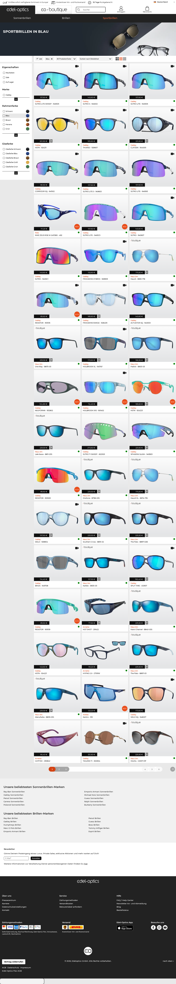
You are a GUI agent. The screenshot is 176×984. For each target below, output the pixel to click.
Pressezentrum (9, 900)
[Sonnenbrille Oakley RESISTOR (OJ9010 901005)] (57, 474)
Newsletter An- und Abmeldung (131, 903)
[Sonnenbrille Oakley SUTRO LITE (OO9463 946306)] (153, 79)
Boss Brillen (94, 825)
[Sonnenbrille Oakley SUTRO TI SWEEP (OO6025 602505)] (105, 430)
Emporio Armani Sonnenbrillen (98, 792)
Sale (7, 77)
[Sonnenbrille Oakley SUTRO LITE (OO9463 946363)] (153, 167)
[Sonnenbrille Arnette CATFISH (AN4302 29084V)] (57, 736)
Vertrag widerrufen (13, 962)
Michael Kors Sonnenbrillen (96, 795)
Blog (119, 907)
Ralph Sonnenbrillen (93, 801)
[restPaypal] (23, 927)
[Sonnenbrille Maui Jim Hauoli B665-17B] (153, 255)
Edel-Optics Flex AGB (12, 971)
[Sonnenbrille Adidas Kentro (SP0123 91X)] (105, 693)
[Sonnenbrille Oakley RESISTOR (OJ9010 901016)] (57, 298)
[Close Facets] (16, 59)
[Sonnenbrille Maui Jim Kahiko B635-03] (105, 561)
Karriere (5, 903)
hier (86, 864)
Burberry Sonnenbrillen (95, 805)
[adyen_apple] (31, 927)
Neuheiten (10, 73)
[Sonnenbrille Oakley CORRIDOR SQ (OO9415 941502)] (57, 167)
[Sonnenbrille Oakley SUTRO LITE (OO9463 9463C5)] (105, 211)
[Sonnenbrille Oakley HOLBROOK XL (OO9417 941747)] (105, 342)
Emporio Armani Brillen (14, 831)
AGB (4, 967)
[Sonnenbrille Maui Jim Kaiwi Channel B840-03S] (153, 605)
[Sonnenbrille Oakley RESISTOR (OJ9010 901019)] (57, 605)
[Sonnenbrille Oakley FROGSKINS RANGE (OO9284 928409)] (105, 298)
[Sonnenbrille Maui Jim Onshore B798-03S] (105, 474)
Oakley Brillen (10, 821)
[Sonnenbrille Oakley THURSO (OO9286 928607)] (105, 123)
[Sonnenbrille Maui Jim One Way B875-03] (57, 342)
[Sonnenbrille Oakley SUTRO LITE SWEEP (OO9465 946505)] (57, 79)
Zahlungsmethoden (68, 900)
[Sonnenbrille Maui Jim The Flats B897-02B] (153, 517)
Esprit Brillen (95, 831)
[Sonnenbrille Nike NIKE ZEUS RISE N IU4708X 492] (57, 211)
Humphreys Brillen (12, 825)
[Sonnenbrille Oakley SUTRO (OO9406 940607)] (153, 211)
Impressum (25, 967)
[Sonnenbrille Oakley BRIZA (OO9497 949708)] (57, 561)
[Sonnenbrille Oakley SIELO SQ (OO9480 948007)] (153, 693)
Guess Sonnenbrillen (93, 798)
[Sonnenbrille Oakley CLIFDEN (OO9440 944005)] (153, 123)
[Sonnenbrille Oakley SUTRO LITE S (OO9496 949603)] (105, 167)
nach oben (168, 961)
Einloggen (121, 12)
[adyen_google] (37, 927)
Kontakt (5, 910)
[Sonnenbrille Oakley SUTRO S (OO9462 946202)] (105, 79)
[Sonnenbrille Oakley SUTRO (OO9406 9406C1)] (57, 255)
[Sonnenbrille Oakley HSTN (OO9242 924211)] (57, 123)
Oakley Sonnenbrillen (13, 795)
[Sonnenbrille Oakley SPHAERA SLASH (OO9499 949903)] (153, 430)
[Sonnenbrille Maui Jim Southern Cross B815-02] (105, 517)
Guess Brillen (95, 821)
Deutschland (162, 2)
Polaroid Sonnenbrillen (14, 805)
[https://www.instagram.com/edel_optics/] (159, 928)
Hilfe (119, 896)
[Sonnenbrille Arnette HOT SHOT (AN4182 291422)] (105, 605)
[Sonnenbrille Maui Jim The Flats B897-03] (153, 649)
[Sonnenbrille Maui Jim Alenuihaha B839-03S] (57, 693)
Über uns (6, 896)
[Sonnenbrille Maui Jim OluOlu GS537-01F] (153, 736)
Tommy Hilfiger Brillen (99, 828)
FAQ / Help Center (125, 900)
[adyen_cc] (4, 927)
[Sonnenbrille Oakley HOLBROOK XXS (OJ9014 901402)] (105, 386)
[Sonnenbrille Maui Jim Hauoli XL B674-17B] (153, 474)
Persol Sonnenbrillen (13, 798)
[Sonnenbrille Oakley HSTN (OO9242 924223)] (153, 386)
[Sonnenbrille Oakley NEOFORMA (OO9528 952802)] (57, 386)
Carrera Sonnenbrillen (14, 801)
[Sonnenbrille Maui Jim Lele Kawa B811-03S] (57, 430)
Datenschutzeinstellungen (14, 907)
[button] (17, 9)
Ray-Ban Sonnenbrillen (14, 792)
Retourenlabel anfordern (70, 907)
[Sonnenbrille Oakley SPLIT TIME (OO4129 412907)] (153, 561)
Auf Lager (10, 82)
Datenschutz (13, 967)
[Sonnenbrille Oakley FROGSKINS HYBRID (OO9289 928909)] (105, 255)
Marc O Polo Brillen (12, 828)
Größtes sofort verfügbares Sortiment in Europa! (28, 2)
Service (63, 896)
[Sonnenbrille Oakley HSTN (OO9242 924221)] (57, 649)
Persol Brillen (95, 818)
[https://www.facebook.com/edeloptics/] (153, 928)
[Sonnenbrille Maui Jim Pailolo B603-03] (153, 342)
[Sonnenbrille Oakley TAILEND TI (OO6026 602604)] (105, 736)
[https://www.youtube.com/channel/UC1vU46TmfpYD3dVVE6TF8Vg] (165, 928)
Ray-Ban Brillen (11, 818)
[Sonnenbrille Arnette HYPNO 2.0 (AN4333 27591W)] (105, 649)
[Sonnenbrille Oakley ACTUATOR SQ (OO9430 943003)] (153, 298)
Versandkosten (66, 903)
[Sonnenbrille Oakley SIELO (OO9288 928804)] (57, 517)
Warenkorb (147, 12)
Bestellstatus (123, 910)
